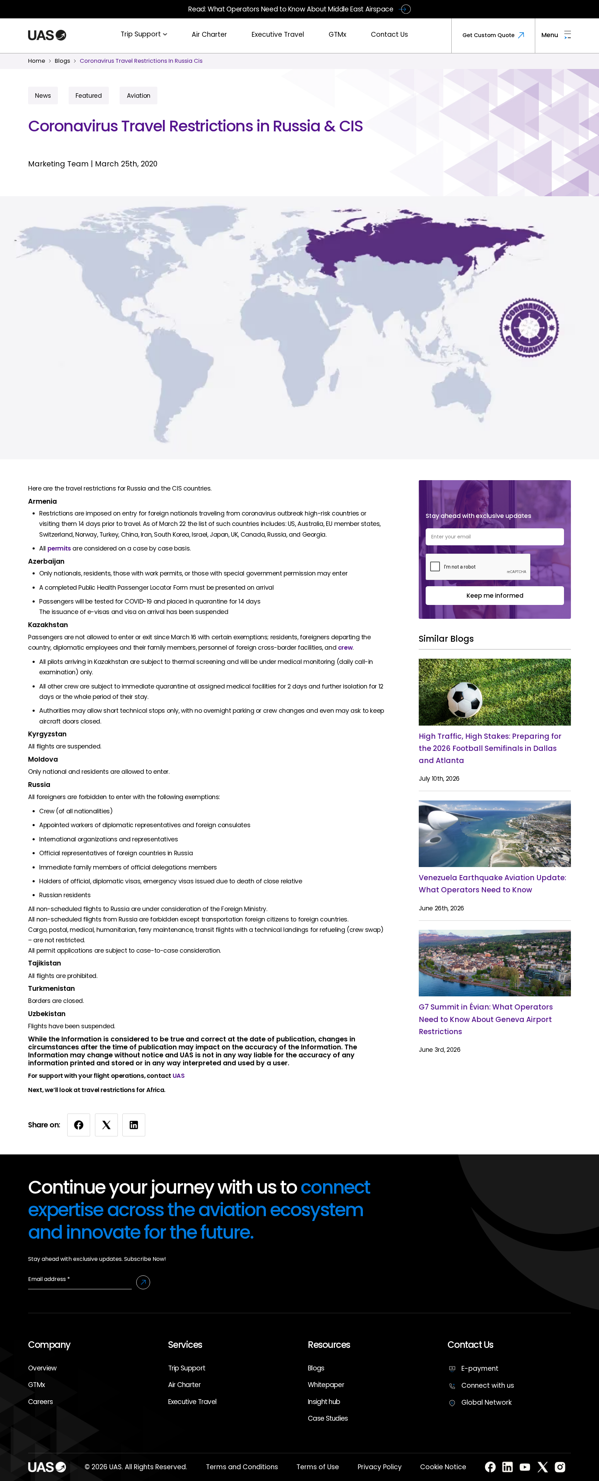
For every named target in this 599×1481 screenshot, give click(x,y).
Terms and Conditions (242, 1467)
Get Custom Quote (488, 35)
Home (36, 61)
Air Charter (209, 34)
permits (59, 548)
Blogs (316, 1368)
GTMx (337, 34)
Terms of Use (317, 1467)
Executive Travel (278, 34)
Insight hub (324, 1401)
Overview (42, 1368)
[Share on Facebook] (78, 1125)
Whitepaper (326, 1384)
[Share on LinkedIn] (133, 1125)
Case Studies (328, 1418)
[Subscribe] (143, 1282)
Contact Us (389, 34)
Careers (40, 1401)
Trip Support (141, 34)
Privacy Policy (380, 1467)
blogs (62, 61)
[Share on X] (106, 1125)
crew (345, 647)
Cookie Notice (443, 1467)
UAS (179, 1076)
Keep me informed (495, 595)
